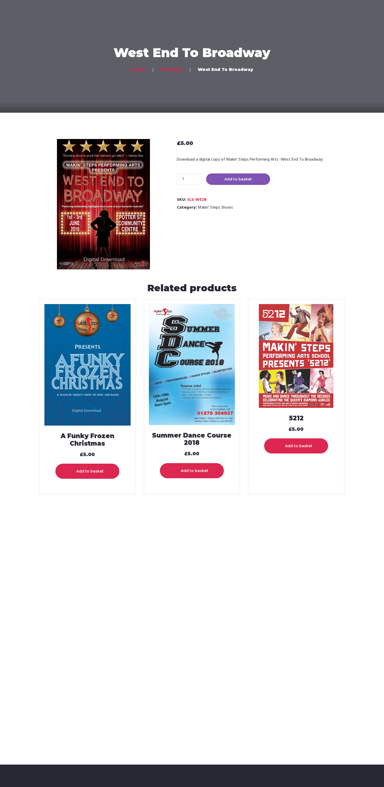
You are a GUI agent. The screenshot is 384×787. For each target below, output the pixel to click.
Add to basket (238, 179)
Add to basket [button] (90, 471)
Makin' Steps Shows (215, 207)
